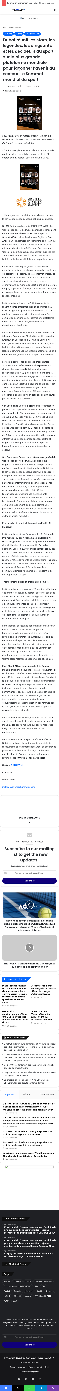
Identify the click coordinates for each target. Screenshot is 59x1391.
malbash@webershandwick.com (18, 787)
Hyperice (50, 1291)
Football (7, 1291)
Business (17, 1281)
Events (19, 34)
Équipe (31, 1367)
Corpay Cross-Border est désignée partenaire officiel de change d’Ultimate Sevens (43, 989)
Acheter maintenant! (29, 1372)
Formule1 (17, 1291)
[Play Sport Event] (18, 10)
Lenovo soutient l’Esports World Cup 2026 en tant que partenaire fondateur (42, 1015)
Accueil (8, 27)
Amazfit (7, 1281)
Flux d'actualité (32, 34)
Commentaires (47, 1094)
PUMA (6, 1301)
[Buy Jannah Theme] (29, 18)
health (39, 1291)
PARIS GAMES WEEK (43, 1296)
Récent (27, 1094)
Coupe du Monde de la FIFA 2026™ (17, 1286)
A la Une (17, 27)
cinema (28, 1281)
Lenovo (28, 1296)
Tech (47, 1367)
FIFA (43, 1286)
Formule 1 (29, 1291)
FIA (36, 1286)
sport (15, 1301)
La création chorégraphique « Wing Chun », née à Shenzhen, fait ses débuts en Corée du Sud (15, 1017)
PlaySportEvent (13, 86)
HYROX (7, 1296)
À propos (22, 1367)
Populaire (9, 1094)
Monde (40, 1367)
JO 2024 (17, 1296)
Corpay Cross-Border (43, 1281)
